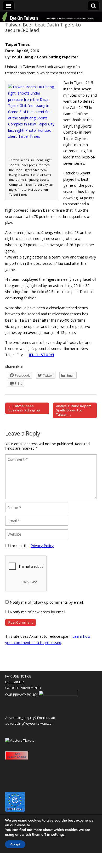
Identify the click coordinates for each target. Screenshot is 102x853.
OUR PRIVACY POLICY (21, 694)
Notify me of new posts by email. (38, 611)
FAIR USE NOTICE (18, 676)
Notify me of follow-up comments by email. (47, 602)
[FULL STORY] (41, 354)
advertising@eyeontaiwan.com (29, 723)
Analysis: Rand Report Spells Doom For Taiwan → (73, 410)
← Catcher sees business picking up (24, 408)
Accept (15, 844)
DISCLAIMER (14, 682)
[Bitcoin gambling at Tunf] (58, 694)
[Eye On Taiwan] (51, 17)
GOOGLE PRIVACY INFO (23, 687)
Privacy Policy (42, 545)
